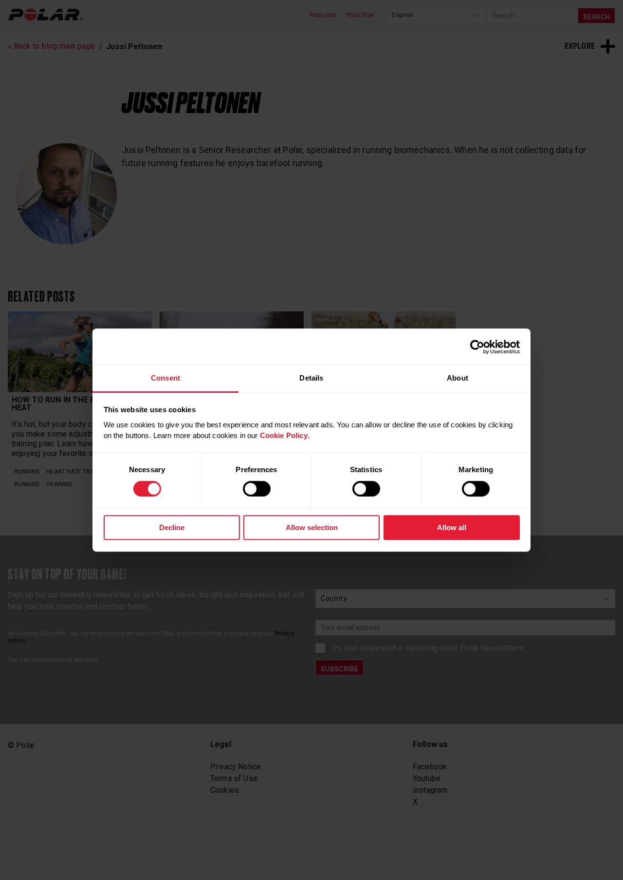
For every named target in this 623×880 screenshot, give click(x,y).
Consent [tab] (165, 378)
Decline (171, 527)
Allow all (451, 527)
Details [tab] (311, 378)
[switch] (257, 489)
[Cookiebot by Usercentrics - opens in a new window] (477, 347)
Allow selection (312, 527)
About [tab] (457, 378)
